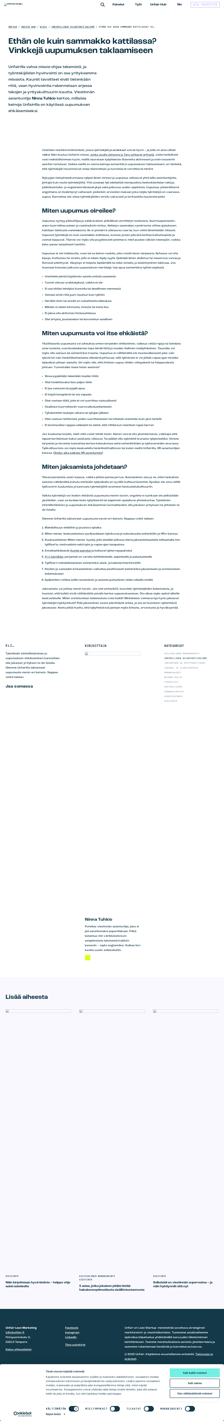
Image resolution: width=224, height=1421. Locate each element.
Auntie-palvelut (80, 550)
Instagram (72, 1332)
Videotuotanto (173, 696)
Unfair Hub (158, 4)
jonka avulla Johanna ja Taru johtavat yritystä (122, 155)
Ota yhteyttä (205, 4)
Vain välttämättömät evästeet (194, 1393)
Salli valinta (195, 1383)
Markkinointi (172, 673)
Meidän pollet (173, 677)
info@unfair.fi (15, 1332)
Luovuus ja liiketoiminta (181, 668)
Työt (138, 4)
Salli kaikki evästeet (195, 1372)
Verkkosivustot (174, 692)
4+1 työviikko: (54, 557)
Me (179, 4)
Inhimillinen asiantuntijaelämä (185, 658)
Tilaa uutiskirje (75, 1345)
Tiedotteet (171, 682)
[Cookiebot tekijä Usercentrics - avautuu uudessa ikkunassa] (22, 1414)
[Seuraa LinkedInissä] (87, 957)
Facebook (71, 1328)
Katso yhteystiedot (18, 1349)
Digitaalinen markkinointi (182, 653)
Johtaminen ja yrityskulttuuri (184, 663)
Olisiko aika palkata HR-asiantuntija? (78, 453)
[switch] (115, 1409)
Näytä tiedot (53, 1414)
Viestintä (170, 701)
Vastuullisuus (173, 687)
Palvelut (118, 4)
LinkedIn (71, 1337)
